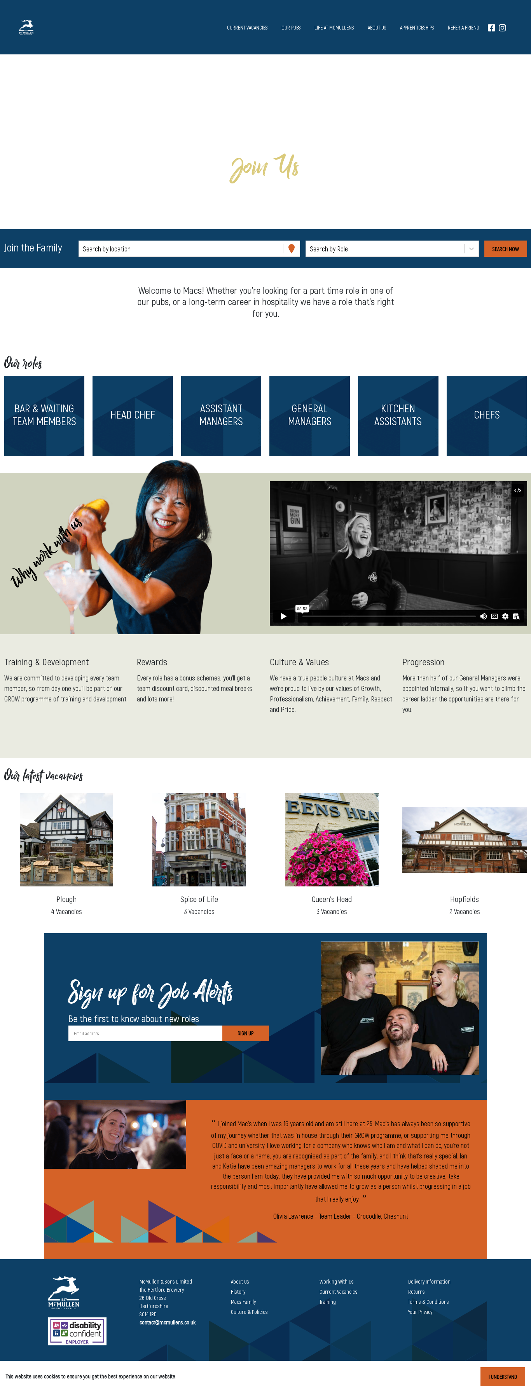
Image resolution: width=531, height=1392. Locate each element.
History (238, 1291)
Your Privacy (420, 1311)
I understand (503, 1376)
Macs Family (243, 1301)
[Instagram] (502, 27)
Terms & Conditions (428, 1301)
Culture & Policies (249, 1311)
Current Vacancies (339, 1291)
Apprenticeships (417, 27)
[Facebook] (491, 27)
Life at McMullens (334, 27)
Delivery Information (429, 1281)
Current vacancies (247, 27)
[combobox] (83, 249)
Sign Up (245, 1033)
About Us (240, 1281)
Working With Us (337, 1281)
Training (328, 1301)
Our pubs (291, 27)
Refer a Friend (463, 27)
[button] (44, 416)
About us (377, 27)
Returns (416, 1291)
